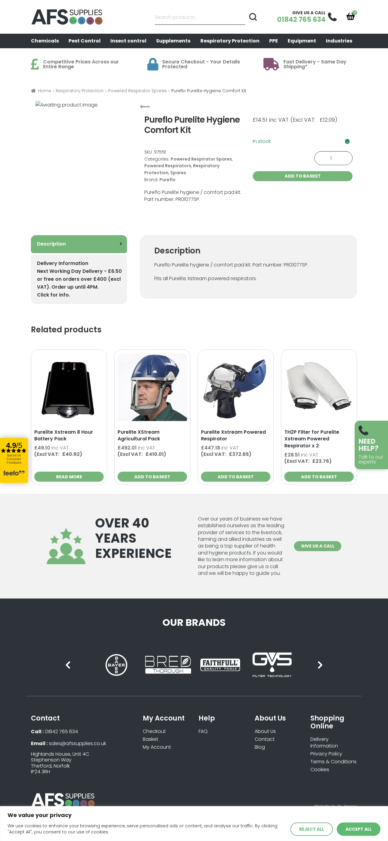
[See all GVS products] (272, 665)
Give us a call (317, 546)
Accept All (359, 829)
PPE (273, 40)
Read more (69, 477)
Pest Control (85, 40)
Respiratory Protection (229, 40)
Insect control (128, 40)
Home (44, 91)
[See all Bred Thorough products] (168, 665)
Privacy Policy (326, 753)
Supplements (173, 40)
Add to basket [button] (152, 477)
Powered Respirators (167, 166)
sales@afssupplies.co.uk (77, 743)
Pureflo (167, 180)
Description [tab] (51, 243)
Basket (150, 739)
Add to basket (303, 176)
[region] (194, 823)
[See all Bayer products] (116, 665)
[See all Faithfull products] (220, 665)
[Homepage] (68, 17)
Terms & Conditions (333, 761)
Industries (339, 40)
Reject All (311, 829)
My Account (157, 747)
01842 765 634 (61, 731)
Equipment (302, 40)
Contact (265, 739)
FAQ (203, 731)
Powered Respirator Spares (137, 91)
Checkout (154, 731)
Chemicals (45, 40)
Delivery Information (324, 743)
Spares (178, 173)
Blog (260, 747)
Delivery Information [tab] (79, 279)
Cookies (319, 769)
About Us (265, 731)
